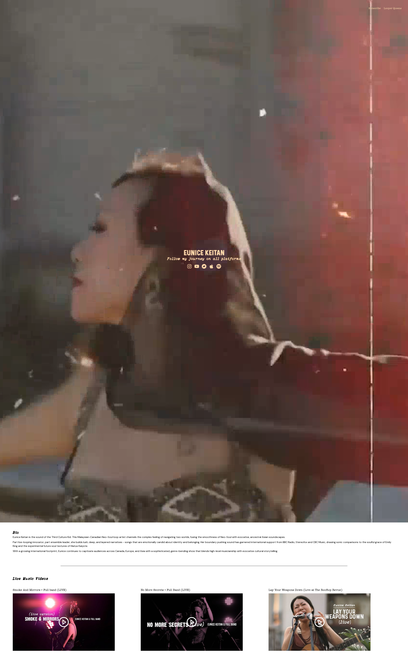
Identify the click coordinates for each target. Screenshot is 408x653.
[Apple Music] (211, 266)
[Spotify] (218, 266)
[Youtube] (196, 266)
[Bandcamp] (204, 266)
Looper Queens (393, 8)
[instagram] (189, 266)
